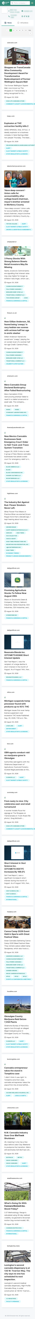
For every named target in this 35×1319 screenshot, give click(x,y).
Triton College (11, 224)
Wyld (16, 976)
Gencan (9, 533)
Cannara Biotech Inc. (14, 1228)
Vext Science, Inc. (12, 891)
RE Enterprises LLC (13, 478)
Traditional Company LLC (15, 295)
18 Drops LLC (10, 777)
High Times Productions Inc (16, 541)
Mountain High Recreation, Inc (17, 544)
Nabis (8, 409)
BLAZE (8, 469)
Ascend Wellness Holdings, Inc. (17, 1092)
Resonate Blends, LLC (13, 677)
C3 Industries (11, 1298)
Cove (26, 298)
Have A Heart (11, 538)
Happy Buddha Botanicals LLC (17, 530)
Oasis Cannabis (11, 1160)
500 (29, 30)
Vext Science (11, 894)
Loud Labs (9, 726)
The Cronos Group (12, 298)
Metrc (20, 1157)
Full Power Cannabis (13, 289)
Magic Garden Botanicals (15, 973)
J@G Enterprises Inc (13, 547)
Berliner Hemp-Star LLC (14, 292)
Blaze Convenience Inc (14, 472)
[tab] (7, 23)
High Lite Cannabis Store (15, 101)
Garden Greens (11, 970)
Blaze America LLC (12, 467)
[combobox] (20, 3)
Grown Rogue (11, 527)
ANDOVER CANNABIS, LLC (14, 956)
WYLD (8, 976)
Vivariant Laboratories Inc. (16, 412)
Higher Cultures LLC (13, 475)
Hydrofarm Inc (11, 615)
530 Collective (11, 535)
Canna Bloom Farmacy (14, 286)
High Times (20, 533)
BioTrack (9, 1157)
